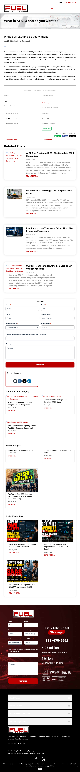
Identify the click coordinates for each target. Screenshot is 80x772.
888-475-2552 (57, 640)
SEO (17, 76)
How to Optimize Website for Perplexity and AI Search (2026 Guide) (56, 546)
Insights (18, 41)
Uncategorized (27, 41)
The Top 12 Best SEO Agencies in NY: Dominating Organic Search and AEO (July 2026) (22, 496)
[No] (77, 767)
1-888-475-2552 (69, 2)
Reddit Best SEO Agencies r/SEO (20, 450)
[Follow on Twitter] (44, 759)
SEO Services (62, 736)
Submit (40, 364)
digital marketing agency (35, 736)
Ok (40, 769)
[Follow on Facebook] (36, 759)
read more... (32, 176)
